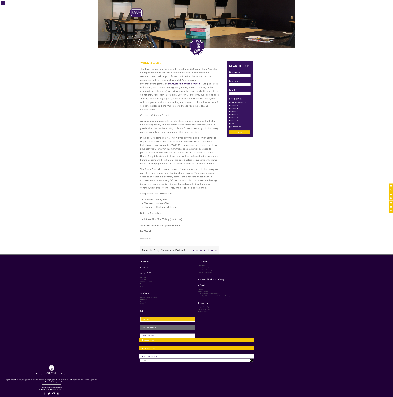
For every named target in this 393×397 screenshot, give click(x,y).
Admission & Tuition (146, 282)
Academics (145, 293)
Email (233, 89)
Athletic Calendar (203, 291)
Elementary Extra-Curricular (206, 268)
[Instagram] (58, 393)
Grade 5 (234, 118)
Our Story (143, 277)
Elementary (143, 299)
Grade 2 (234, 108)
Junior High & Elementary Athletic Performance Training (214, 296)
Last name (234, 81)
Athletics (202, 285)
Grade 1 (234, 105)
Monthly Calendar (203, 311)
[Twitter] (49, 393)
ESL (232, 124)
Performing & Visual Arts (205, 272)
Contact (144, 267)
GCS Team (143, 279)
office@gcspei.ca (56, 387)
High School (143, 304)
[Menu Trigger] (3, 3)
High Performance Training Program (208, 293)
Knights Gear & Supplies (205, 307)
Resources (203, 303)
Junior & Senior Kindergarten (148, 297)
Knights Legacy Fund (204, 309)
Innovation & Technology (205, 270)
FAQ (141, 286)
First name (234, 72)
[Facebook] (45, 393)
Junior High (143, 302)
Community (201, 265)
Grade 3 (234, 111)
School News (236, 127)
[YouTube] (53, 393)
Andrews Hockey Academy (211, 279)
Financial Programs (145, 284)
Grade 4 (234, 114)
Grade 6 (234, 121)
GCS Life (202, 261)
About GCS (145, 273)
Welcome (144, 261)
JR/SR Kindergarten (239, 102)
